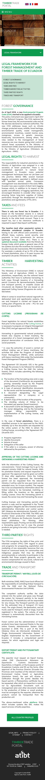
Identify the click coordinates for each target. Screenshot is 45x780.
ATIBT (34, 764)
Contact (28, 735)
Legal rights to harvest (14, 83)
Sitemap (16, 735)
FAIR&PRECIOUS (32, 766)
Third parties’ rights (13, 92)
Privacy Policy (29, 733)
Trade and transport (13, 95)
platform (33, 702)
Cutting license (35, 323)
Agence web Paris (20, 774)
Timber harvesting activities (16, 89)
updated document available (14, 241)
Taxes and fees (9, 86)
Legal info (13, 733)
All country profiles (23, 717)
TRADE (10, 4)
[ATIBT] (22, 757)
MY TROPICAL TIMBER (14, 766)
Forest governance (12, 80)
